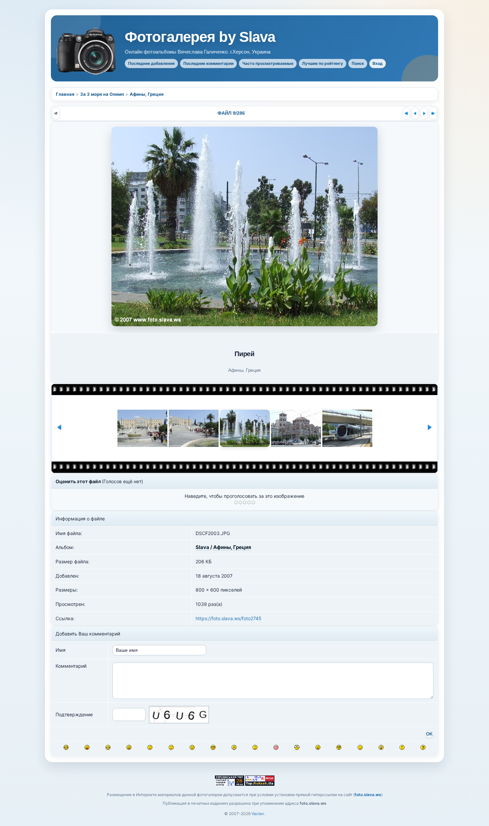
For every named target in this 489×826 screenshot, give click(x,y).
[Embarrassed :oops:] (275, 747)
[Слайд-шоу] (56, 113)
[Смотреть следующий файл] (424, 113)
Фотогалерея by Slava (200, 37)
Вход (378, 63)
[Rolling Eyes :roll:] (338, 747)
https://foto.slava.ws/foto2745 (228, 618)
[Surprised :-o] (234, 747)
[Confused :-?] (254, 747)
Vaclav (257, 813)
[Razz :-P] (86, 747)
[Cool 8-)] (213, 747)
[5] (253, 502)
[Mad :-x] (317, 747)
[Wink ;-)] (360, 747)
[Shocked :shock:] (296, 747)
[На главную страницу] (87, 51)
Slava (202, 547)
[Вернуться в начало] (406, 113)
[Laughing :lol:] (66, 747)
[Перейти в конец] (433, 113)
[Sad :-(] (171, 747)
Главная (65, 94)
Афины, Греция (147, 94)
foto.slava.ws (368, 794)
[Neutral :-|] (149, 747)
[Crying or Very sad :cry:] (192, 747)
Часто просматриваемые (267, 63)
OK (429, 734)
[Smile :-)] (128, 747)
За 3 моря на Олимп (102, 94)
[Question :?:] (422, 747)
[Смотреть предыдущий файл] (415, 113)
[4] (249, 502)
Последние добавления (151, 63)
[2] (240, 502)
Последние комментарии (208, 63)
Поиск (358, 63)
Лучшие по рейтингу (322, 63)
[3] (245, 502)
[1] (236, 502)
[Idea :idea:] (381, 747)
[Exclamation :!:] (402, 747)
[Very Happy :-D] (107, 747)
